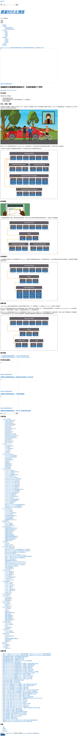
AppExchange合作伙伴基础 (10, 455)
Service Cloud (5, 621)
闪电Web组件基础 (8, 567)
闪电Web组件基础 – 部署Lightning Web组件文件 (12, 715)
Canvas (6, 542)
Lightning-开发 (5, 570)
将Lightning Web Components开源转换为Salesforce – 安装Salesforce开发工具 (17, 678)
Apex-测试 (7, 451)
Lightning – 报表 (8, 586)
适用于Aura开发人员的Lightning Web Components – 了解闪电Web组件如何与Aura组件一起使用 (21, 707)
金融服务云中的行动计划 (10, 529)
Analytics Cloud (6, 419)
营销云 (6, 34)
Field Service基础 (8, 523)
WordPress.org (5, 730)
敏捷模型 (7, 641)
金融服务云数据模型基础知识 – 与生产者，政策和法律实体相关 (15, 410)
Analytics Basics (8, 422)
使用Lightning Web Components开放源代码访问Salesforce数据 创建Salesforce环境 (18, 673)
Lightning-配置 (5, 581)
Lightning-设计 (8, 578)
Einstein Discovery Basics (9, 433)
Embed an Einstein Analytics (10, 437)
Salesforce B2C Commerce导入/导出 (12, 483)
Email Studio (7, 595)
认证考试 (4, 646)
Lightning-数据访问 (9, 574)
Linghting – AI (7, 592)
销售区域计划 (8, 598)
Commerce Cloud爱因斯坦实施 (11, 474)
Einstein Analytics (8, 431)
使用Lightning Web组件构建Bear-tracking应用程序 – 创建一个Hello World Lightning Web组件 (21, 689)
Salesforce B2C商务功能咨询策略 (11, 499)
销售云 (6, 31)
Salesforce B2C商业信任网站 (10, 493)
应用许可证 (7, 466)
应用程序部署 (8, 465)
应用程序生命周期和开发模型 (11, 638)
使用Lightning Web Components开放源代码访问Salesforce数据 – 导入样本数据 (18, 670)
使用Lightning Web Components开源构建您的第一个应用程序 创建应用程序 (17, 667)
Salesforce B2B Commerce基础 (11, 477)
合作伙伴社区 (8, 458)
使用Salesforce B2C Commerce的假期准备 (13, 505)
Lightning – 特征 (8, 587)
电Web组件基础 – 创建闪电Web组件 (10, 717)
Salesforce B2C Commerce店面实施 (12, 485)
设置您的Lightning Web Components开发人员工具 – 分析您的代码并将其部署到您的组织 (20, 720)
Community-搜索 (8, 511)
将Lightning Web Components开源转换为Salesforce (14, 554)
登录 (4, 727)
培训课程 (4, 37)
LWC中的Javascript (8, 579)
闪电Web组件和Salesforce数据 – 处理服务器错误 (12, 709)
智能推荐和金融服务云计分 (10, 528)
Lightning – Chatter (8, 582)
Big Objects (7, 603)
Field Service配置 (8, 524)
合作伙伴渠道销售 (8, 518)
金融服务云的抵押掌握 (9, 539)
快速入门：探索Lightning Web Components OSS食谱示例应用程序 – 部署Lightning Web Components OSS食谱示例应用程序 (27, 655)
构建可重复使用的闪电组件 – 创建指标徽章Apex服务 (13, 659)
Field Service (5, 521)
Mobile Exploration (8, 440)
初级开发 (7, 648)
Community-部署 (8, 514)
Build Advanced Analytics (10, 428)
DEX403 (6, 40)
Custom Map (7, 430)
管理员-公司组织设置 (9, 612)
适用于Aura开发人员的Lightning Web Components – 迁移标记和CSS (16, 706)
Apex (4, 443)
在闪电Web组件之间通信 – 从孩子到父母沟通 (12, 682)
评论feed (4, 729)
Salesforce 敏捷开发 (9, 636)
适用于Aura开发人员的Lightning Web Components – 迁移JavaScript (16, 704)
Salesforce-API (8, 545)
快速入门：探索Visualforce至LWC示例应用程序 (14, 557)
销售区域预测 (8, 600)
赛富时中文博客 (12, 12)
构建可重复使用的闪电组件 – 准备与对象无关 (12, 662)
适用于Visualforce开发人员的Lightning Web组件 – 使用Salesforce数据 (16, 695)
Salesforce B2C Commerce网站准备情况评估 (13, 489)
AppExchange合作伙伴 (7, 454)
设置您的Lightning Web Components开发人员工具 (14, 561)
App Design (7, 426)
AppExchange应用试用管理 (10, 456)
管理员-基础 (7, 613)
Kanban (6, 634)
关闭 (2, 22)
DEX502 (6, 42)
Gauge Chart (7, 439)
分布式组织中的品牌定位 (10, 515)
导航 (2, 20)
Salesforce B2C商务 (9, 497)
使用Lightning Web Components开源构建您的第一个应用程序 (17, 550)
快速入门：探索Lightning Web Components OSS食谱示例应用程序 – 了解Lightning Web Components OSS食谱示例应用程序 (27, 653)
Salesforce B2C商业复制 (9, 494)
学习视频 (4, 26)
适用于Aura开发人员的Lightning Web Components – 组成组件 (15, 702)
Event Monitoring (8, 438)
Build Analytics (8, 429)
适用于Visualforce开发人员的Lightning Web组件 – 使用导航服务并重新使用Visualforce (19, 693)
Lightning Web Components (8, 546)
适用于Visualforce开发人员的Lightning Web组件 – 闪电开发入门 (15, 699)
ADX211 (6, 39)
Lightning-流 (7, 591)
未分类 (4, 642)
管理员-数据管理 (8, 616)
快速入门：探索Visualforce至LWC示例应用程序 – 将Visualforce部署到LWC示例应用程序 (20, 692)
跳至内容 (2, 1)
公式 (6, 609)
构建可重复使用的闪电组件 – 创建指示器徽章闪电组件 (14, 657)
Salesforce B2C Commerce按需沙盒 (12, 486)
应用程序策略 (8, 463)
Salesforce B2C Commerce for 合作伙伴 (12, 478)
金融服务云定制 (8, 533)
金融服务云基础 (8, 532)
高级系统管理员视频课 (9, 29)
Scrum (6, 637)
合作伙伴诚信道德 (8, 459)
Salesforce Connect (8, 544)
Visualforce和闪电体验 (9, 548)
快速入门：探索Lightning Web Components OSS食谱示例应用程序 (18, 556)
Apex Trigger (7, 444)
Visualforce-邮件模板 (9, 632)
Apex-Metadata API (8, 445)
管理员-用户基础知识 (9, 619)
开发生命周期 (8, 639)
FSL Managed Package (9, 525)
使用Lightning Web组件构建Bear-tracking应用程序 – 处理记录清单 (16, 686)
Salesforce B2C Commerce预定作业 (12, 492)
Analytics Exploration (9, 425)
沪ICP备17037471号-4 (9, 733)
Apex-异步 (7, 450)
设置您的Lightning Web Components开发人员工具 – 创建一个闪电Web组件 (17, 721)
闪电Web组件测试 (8, 568)
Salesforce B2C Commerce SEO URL (12, 479)
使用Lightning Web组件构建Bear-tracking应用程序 (14, 552)
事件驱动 (7, 452)
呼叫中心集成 (8, 627)
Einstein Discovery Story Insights (11, 435)
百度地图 (7, 645)
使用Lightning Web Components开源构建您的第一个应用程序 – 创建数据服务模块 (19, 664)
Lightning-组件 (8, 575)
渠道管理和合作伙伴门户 (10, 519)
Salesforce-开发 (6, 602)
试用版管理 (7, 467)
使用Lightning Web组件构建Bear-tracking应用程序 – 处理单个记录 (16, 688)
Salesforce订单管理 (8, 503)
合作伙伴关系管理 (8, 516)
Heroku (6, 543)
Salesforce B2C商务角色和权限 (11, 500)
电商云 (6, 36)
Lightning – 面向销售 (9, 590)
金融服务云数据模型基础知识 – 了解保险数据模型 (12, 394)
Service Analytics (8, 442)
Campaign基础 (8, 597)
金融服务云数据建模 (9, 534)
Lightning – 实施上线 (9, 584)
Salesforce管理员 (6, 607)
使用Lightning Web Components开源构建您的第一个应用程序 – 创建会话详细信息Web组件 (20, 663)
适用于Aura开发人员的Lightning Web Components (14, 563)
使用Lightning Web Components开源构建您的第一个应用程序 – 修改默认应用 (18, 666)
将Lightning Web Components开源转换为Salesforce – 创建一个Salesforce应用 (17, 677)
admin (2, 90)
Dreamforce (5, 520)
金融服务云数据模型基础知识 (6, 83)
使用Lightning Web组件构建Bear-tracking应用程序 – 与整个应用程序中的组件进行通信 (20, 684)
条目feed (4, 728)
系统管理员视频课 (8, 27)
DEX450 (6, 41)
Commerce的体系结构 (9, 475)
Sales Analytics (8, 441)
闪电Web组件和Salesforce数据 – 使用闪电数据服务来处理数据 (15, 711)
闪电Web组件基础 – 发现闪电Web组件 (10, 718)
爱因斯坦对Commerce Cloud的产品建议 (13, 507)
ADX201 (6, 38)
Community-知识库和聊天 (10, 512)
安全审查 (7, 461)
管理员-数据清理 (8, 615)
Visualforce (5, 629)
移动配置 (7, 611)
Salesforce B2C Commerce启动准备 (12, 481)
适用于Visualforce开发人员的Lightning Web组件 (14, 564)
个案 (6, 625)
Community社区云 (6, 508)
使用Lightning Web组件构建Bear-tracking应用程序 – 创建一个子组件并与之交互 (18, 685)
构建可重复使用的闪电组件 (10, 560)
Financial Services (6, 526)
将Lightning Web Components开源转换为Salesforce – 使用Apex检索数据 (17, 674)
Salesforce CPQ (6, 601)
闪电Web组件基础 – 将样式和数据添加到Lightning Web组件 (14, 713)
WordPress (31, 733)
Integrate (4, 541)
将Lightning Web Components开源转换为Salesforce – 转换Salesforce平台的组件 (18, 675)
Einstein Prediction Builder (10, 436)
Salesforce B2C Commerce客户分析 (12, 482)
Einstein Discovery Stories (10, 434)
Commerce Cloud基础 (9, 473)
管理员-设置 (7, 620)
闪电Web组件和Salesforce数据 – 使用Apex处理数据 (13, 710)
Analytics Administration (9, 420)
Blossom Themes (25, 733)
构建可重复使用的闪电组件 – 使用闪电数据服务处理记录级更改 (15, 656)
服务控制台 (7, 628)
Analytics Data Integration (10, 424)
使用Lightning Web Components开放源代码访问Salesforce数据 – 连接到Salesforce (18, 669)
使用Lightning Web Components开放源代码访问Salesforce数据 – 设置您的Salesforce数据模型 (21, 671)
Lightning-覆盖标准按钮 (9, 577)
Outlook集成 (7, 608)
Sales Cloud (5, 596)
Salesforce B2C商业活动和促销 (11, 496)
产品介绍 (4, 30)
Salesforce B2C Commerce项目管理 (12, 490)
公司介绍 (4, 45)
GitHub (6, 604)
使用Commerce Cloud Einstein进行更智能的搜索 (14, 504)
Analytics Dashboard (9, 423)
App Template (7, 427)
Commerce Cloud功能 (9, 470)
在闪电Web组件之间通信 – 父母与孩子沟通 (11, 681)
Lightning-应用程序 (9, 571)
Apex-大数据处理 (8, 448)
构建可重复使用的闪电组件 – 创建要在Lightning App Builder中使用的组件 (17, 660)
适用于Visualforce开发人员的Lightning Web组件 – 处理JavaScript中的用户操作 (18, 696)
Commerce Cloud (6, 469)
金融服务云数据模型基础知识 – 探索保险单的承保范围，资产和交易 (16, 377)
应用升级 (7, 462)
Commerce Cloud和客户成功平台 (11, 471)
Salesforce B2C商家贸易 (9, 501)
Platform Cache (8, 605)
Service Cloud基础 (8, 624)
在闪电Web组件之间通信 (10, 553)
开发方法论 (5, 633)
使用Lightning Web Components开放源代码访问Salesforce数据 (17, 549)
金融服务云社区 (8, 540)
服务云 (6, 33)
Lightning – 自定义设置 (9, 589)
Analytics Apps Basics (9, 421)
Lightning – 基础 (8, 583)
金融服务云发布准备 (9, 530)
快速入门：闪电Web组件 (10, 559)
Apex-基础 (7, 447)
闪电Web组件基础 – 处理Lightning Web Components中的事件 (14, 714)
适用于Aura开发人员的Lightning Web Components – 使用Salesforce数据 (16, 703)
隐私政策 (4, 43)
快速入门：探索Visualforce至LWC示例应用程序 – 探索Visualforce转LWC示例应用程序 (20, 691)
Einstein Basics (8, 432)
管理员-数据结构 (8, 618)
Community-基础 (8, 510)
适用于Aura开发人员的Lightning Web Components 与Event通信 (15, 700)
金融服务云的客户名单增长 (10, 537)
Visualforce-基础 (8, 630)
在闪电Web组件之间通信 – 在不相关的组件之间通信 (13, 680)
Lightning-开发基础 (9, 572)
